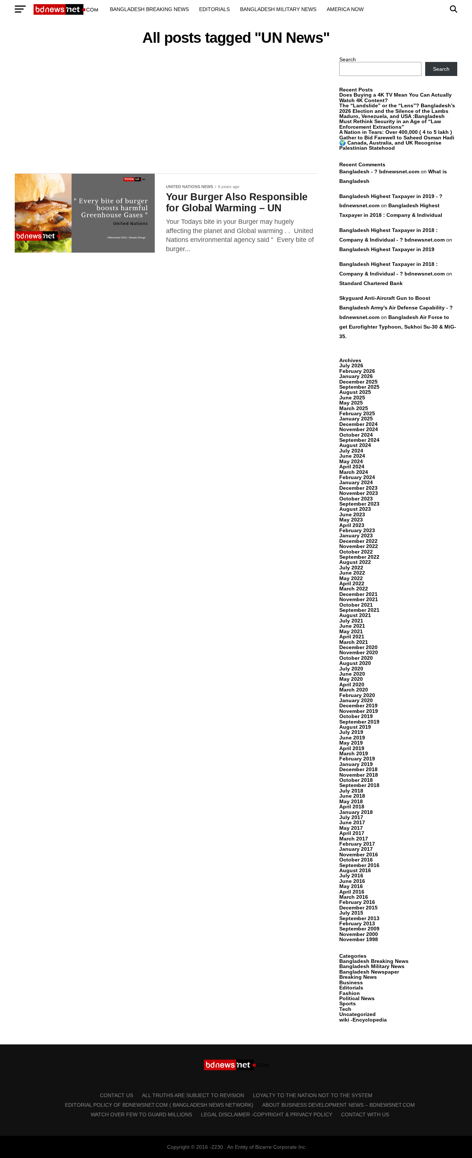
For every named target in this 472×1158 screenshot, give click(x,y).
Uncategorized (357, 1014)
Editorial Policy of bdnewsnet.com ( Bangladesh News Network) (159, 1105)
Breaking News (358, 977)
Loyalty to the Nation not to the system (312, 1095)
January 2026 (356, 376)
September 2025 (359, 387)
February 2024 (357, 477)
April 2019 (351, 748)
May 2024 (351, 461)
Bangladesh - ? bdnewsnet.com (379, 171)
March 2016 (353, 897)
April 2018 (351, 806)
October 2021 (356, 605)
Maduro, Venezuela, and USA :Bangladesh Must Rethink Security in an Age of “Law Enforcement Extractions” (392, 121)
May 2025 (351, 403)
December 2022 (358, 541)
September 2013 (359, 918)
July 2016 (351, 875)
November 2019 (358, 711)
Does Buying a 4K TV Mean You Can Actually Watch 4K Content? (395, 97)
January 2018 (356, 812)
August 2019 (355, 727)
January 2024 (356, 482)
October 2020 (356, 658)
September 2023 (359, 504)
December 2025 (358, 382)
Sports (347, 1003)
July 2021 (351, 621)
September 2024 (359, 440)
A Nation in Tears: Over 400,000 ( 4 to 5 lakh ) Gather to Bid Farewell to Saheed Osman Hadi (396, 134)
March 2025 (353, 408)
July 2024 (351, 451)
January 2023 (356, 535)
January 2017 (356, 849)
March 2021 (353, 642)
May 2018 (351, 801)
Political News (357, 998)
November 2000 (358, 934)
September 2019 (359, 722)
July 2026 (351, 365)
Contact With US (365, 1114)
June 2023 (352, 514)
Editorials (214, 9)
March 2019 (353, 753)
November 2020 (358, 652)
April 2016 (351, 892)
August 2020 (355, 663)
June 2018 (352, 796)
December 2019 (358, 705)
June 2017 (352, 822)
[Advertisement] (166, 111)
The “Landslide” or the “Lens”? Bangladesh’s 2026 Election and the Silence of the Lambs (397, 108)
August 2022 (355, 562)
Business (351, 982)
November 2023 (358, 493)
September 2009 (359, 929)
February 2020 (357, 695)
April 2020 (351, 684)
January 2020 (356, 700)
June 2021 (352, 626)
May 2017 (351, 828)
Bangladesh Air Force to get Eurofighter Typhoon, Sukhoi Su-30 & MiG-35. (397, 326)
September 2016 (359, 865)
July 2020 (351, 669)
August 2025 (355, 392)
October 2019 (356, 716)
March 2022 (353, 589)
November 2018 (358, 775)
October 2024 (356, 435)
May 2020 (351, 679)
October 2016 (356, 860)
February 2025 (357, 413)
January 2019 (356, 764)
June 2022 (352, 573)
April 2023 (351, 525)
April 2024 (351, 466)
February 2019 (357, 759)
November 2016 (358, 854)
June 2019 (352, 738)
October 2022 (356, 552)
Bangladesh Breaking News (149, 9)
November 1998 (358, 939)
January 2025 (356, 419)
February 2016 (357, 902)
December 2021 (358, 594)
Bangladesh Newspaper (369, 972)
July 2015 (351, 913)
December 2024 (358, 424)
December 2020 (358, 647)
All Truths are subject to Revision (193, 1095)
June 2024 (352, 456)
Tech (345, 1009)
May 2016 (351, 886)
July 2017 (351, 817)
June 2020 (352, 674)
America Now (345, 9)
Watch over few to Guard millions (141, 1114)
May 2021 (351, 631)
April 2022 (351, 583)
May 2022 (351, 578)
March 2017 (353, 839)
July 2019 (351, 732)
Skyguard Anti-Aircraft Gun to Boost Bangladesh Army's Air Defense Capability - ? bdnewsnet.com (396, 307)
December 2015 (358, 908)
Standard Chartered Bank (371, 283)
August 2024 (355, 445)
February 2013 (357, 923)
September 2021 (359, 610)
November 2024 (358, 429)
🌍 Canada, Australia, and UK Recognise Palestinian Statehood (390, 145)
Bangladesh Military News (278, 9)
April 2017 (351, 833)
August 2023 (355, 509)
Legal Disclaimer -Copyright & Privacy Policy (266, 1114)
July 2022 (351, 568)
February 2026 (357, 371)
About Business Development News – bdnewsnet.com (338, 1105)
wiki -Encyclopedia (363, 1020)
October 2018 (356, 780)
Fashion (349, 993)
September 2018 (359, 785)
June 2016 (352, 881)
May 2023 (351, 520)
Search (347, 59)
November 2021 (358, 599)
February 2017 (357, 844)
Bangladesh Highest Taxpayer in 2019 (386, 249)
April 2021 (351, 636)
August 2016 (355, 870)
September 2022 (359, 557)
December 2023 (358, 488)
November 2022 (358, 546)
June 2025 (352, 398)
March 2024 (353, 472)
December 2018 (358, 769)
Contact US (116, 1095)
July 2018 (351, 791)
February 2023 (357, 530)
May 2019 (351, 743)
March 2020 (353, 690)
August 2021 (355, 615)
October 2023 (356, 499)
